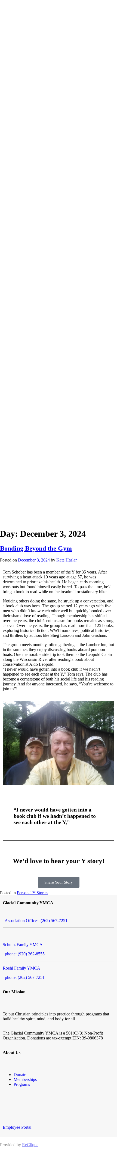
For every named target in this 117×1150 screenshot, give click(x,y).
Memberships (25, 1079)
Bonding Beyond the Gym (36, 548)
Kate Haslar (66, 560)
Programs (22, 1084)
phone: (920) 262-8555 (24, 954)
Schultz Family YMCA (23, 944)
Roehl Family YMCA (21, 968)
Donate (20, 1074)
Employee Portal (17, 1127)
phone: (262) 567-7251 (24, 977)
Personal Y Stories (32, 892)
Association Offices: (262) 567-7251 (35, 920)
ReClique (30, 1144)
